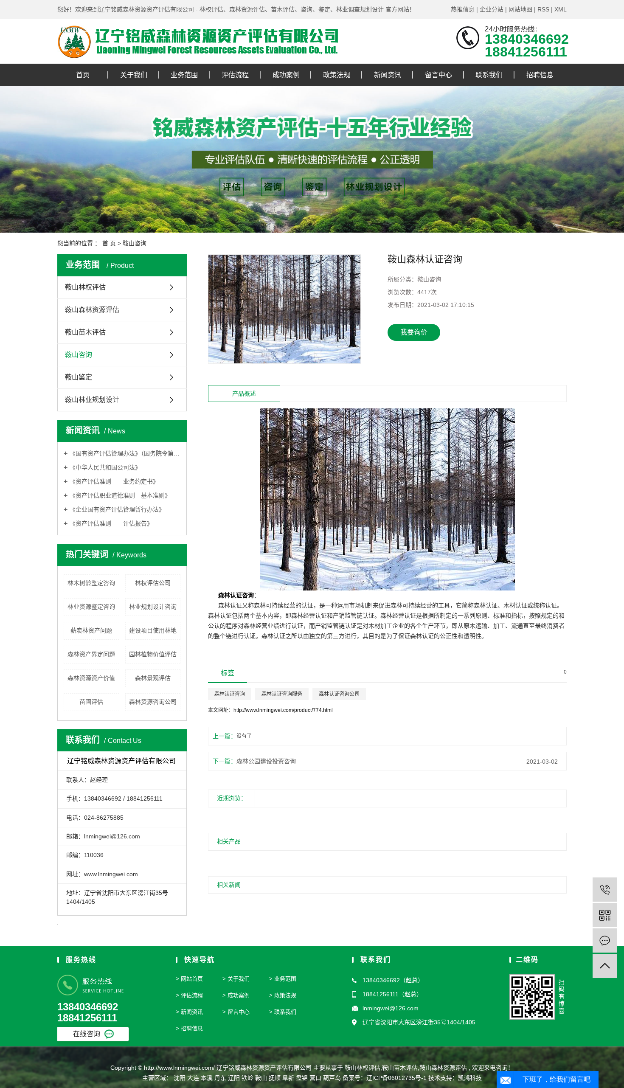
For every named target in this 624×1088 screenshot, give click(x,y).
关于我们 (133, 75)
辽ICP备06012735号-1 (396, 1077)
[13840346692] (605, 889)
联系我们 (489, 75)
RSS (543, 9)
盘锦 (302, 1077)
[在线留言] (605, 940)
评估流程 (235, 75)
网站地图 (520, 9)
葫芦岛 (332, 1077)
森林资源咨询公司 (153, 701)
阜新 (288, 1077)
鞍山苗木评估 (85, 332)
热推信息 (463, 9)
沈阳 (180, 1077)
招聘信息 (540, 75)
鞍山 (261, 1077)
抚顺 (275, 1077)
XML (560, 9)
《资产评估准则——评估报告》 (111, 523)
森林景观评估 (153, 678)
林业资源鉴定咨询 (91, 606)
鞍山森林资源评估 (92, 309)
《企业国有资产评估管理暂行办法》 (117, 509)
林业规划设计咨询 (153, 606)
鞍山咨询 (134, 243)
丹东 (220, 1077)
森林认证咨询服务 (281, 694)
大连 (193, 1077)
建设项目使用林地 (153, 630)
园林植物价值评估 (153, 654)
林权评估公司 (153, 582)
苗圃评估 (91, 701)
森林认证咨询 (229, 694)
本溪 (207, 1077)
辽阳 (234, 1077)
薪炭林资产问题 (91, 630)
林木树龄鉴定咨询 (91, 582)
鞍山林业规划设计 (92, 399)
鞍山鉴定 (78, 377)
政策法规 (336, 75)
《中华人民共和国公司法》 (105, 467)
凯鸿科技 (470, 1077)
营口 (315, 1077)
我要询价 (413, 332)
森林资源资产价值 (91, 678)
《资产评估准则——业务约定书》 (114, 481)
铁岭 (247, 1077)
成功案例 (286, 75)
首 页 (109, 243)
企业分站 (491, 9)
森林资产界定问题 (91, 654)
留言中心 (438, 75)
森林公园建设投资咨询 (266, 761)
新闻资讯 (387, 75)
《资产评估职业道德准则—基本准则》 (120, 495)
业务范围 (184, 75)
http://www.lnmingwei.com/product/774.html (283, 710)
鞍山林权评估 (85, 287)
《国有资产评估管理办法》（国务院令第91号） (125, 453)
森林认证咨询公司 (339, 694)
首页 (83, 75)
